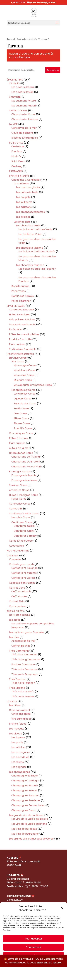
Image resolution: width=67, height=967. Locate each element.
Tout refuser (33, 947)
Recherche (53, 70)
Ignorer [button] (57, 962)
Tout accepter (33, 938)
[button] (62, 908)
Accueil (11, 39)
